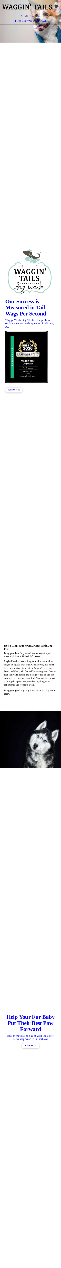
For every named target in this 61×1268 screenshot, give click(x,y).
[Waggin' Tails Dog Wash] (27, 6)
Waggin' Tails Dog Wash (32, 21)
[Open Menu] (57, 6)
